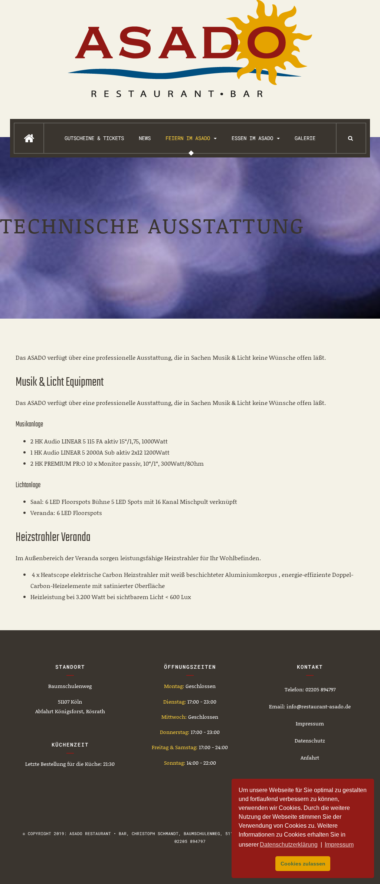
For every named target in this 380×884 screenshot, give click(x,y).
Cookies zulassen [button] (303, 864)
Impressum (310, 723)
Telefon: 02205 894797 (310, 689)
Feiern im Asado (189, 138)
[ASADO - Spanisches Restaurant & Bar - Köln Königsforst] (190, 48)
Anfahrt (310, 757)
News (145, 138)
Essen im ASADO (254, 138)
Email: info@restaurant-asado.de (310, 706)
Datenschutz (310, 740)
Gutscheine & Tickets (94, 138)
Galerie (305, 138)
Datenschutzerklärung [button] (289, 844)
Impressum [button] (339, 844)
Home (28, 138)
